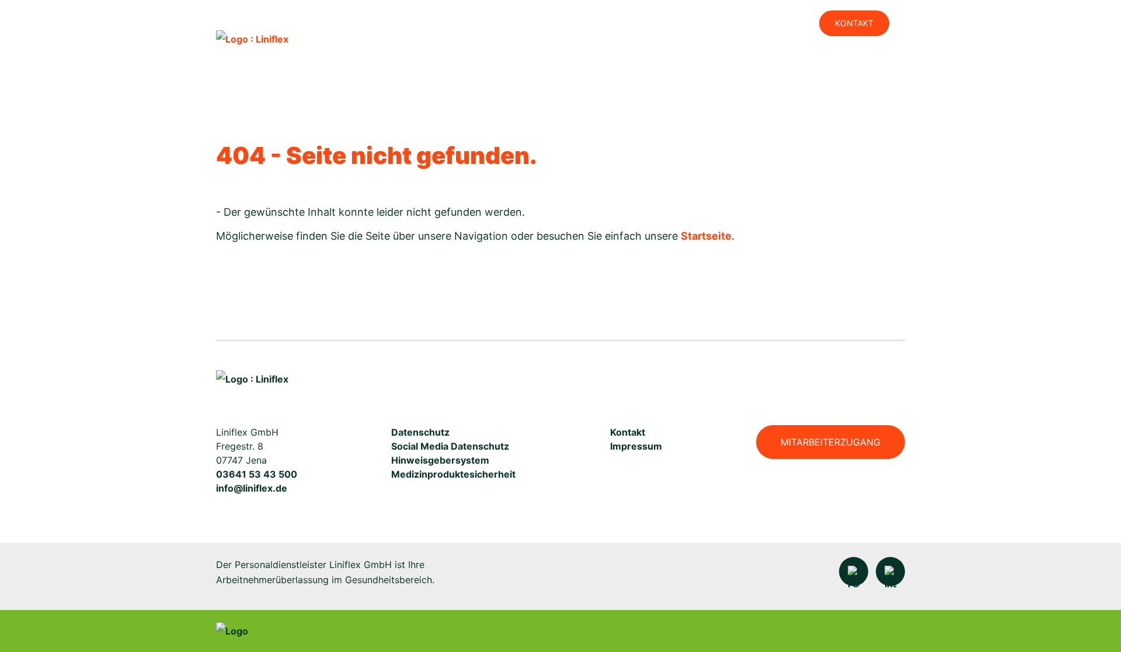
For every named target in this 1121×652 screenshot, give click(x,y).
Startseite (706, 236)
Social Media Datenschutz (450, 446)
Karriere (639, 62)
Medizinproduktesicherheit (453, 474)
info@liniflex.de (251, 488)
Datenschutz (420, 432)
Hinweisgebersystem (440, 460)
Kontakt (854, 23)
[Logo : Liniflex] (252, 379)
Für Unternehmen (723, 62)
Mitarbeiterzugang (830, 442)
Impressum (636, 446)
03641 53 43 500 (256, 474)
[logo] (252, 38)
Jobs (775, 23)
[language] (725, 23)
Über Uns (806, 62)
